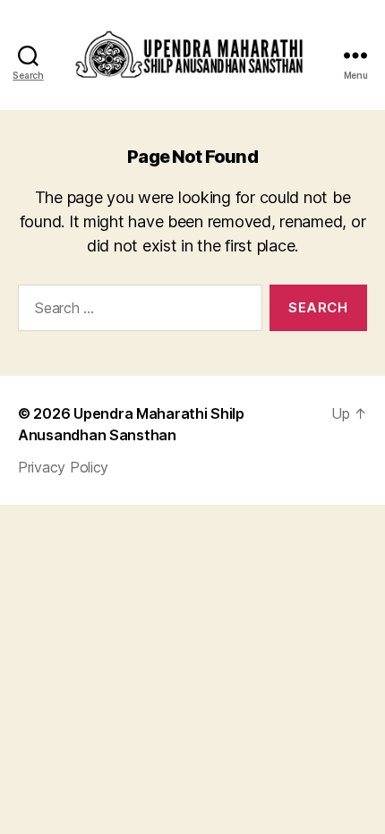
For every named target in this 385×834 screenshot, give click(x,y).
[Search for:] (136, 311)
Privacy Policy (63, 467)
